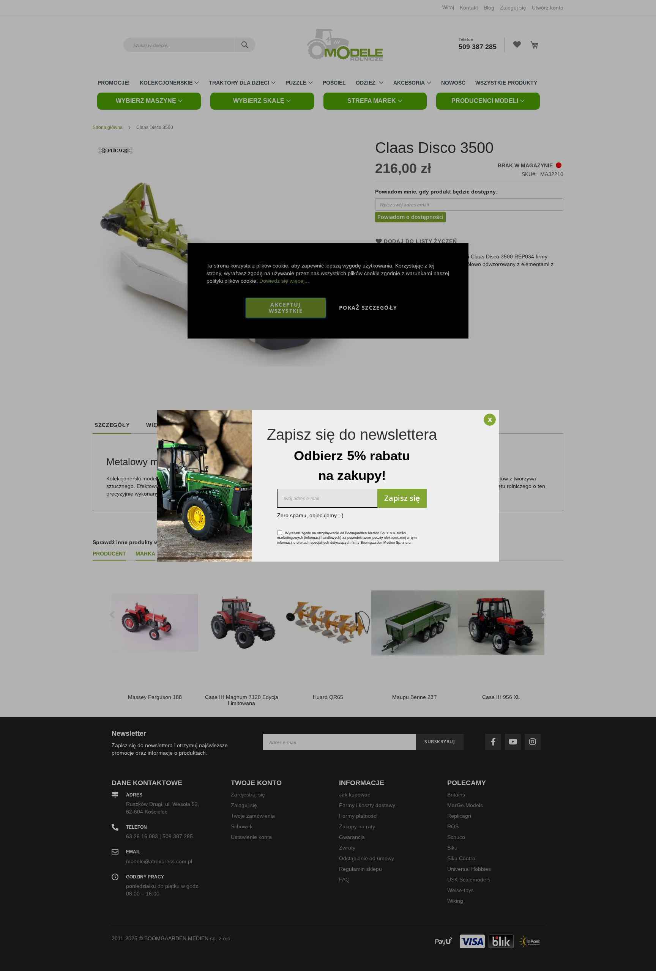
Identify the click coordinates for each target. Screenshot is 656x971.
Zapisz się (402, 498)
